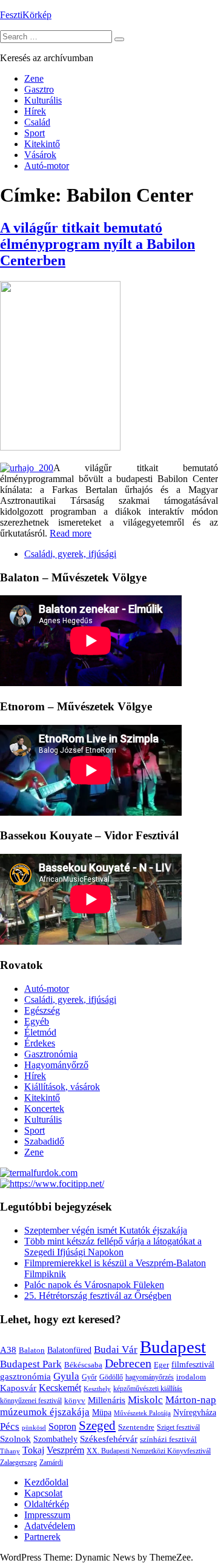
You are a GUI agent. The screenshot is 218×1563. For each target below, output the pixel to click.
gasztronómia (25, 1376)
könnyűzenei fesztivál (31, 1400)
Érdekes (39, 1043)
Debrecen (128, 1363)
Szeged (97, 1425)
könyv (74, 1400)
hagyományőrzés (149, 1377)
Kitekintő (42, 144)
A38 (8, 1350)
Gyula (66, 1376)
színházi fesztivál (168, 1439)
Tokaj (33, 1450)
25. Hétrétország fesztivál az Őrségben (97, 1295)
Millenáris (106, 1400)
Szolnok (15, 1439)
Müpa (101, 1412)
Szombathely (55, 1439)
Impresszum (47, 1515)
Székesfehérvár (108, 1438)
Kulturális (43, 100)
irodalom (191, 1376)
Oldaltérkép (46, 1504)
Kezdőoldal (46, 1482)
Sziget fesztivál (178, 1427)
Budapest (173, 1346)
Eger (161, 1364)
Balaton (32, 1350)
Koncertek (44, 1108)
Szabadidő (44, 1141)
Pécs (9, 1426)
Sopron (62, 1426)
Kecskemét (60, 1388)
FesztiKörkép (25, 15)
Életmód (40, 1032)
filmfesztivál (192, 1364)
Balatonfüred (69, 1350)
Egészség (42, 1010)
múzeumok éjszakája (45, 1412)
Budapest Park (31, 1364)
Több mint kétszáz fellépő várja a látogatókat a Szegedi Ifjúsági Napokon (113, 1246)
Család (37, 122)
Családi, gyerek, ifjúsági (70, 554)
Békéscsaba (83, 1364)
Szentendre (136, 1427)
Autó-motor (46, 165)
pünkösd (34, 1427)
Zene (34, 78)
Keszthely (97, 1388)
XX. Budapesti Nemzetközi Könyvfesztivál (149, 1451)
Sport (34, 133)
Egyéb (36, 1021)
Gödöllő (111, 1377)
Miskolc (145, 1400)
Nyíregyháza (194, 1412)
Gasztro (39, 89)
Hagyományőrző (56, 1065)
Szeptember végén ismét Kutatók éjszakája (105, 1230)
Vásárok (40, 155)
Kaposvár (18, 1388)
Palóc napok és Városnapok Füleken (94, 1285)
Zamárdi (51, 1463)
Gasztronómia (51, 1054)
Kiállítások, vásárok (62, 1087)
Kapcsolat (43, 1493)
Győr (89, 1377)
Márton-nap (190, 1400)
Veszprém (65, 1450)
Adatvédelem (49, 1526)
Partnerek (42, 1537)
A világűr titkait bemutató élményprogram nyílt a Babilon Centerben (97, 244)
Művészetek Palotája (142, 1413)
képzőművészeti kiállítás (147, 1388)
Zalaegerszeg (18, 1462)
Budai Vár (115, 1349)
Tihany (10, 1451)
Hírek (35, 111)
